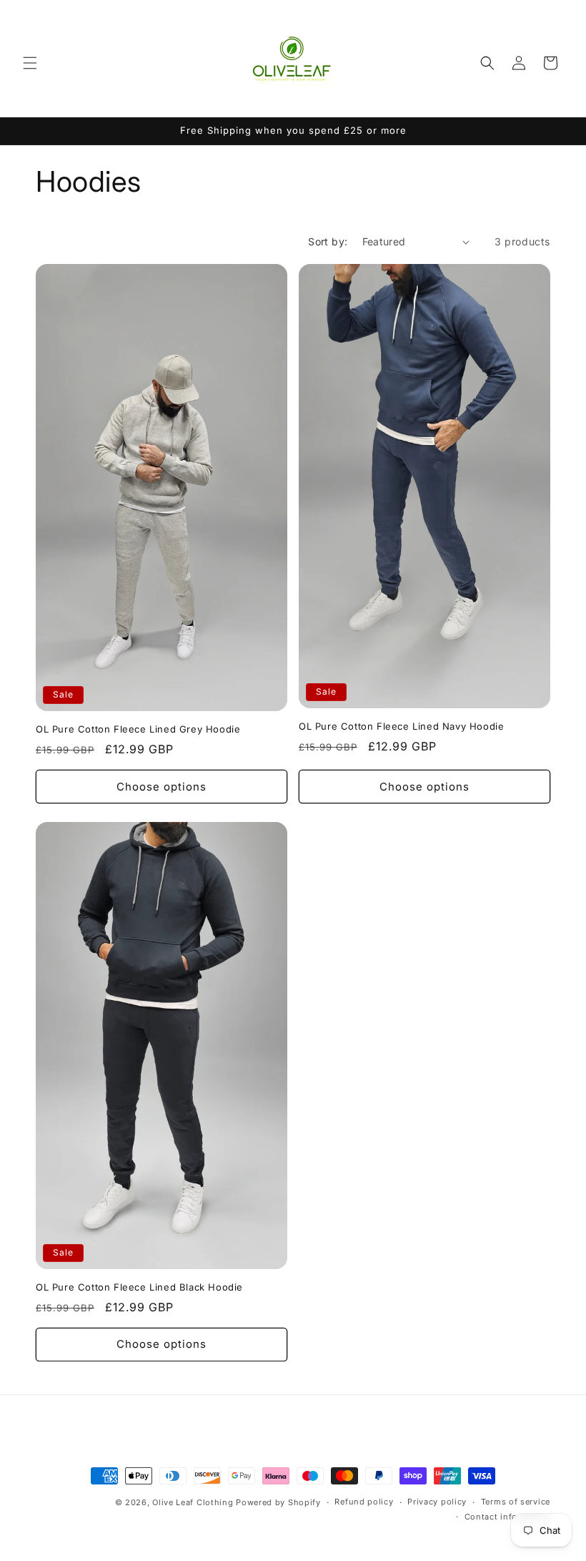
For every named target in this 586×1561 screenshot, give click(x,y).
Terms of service (515, 1502)
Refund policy (363, 1502)
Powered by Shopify (278, 1502)
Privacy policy (437, 1502)
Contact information (507, 1517)
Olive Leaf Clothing (192, 1502)
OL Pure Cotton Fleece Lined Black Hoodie (139, 1287)
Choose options (161, 786)
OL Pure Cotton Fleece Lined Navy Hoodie (401, 726)
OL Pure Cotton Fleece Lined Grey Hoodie (138, 729)
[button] (30, 63)
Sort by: (327, 241)
